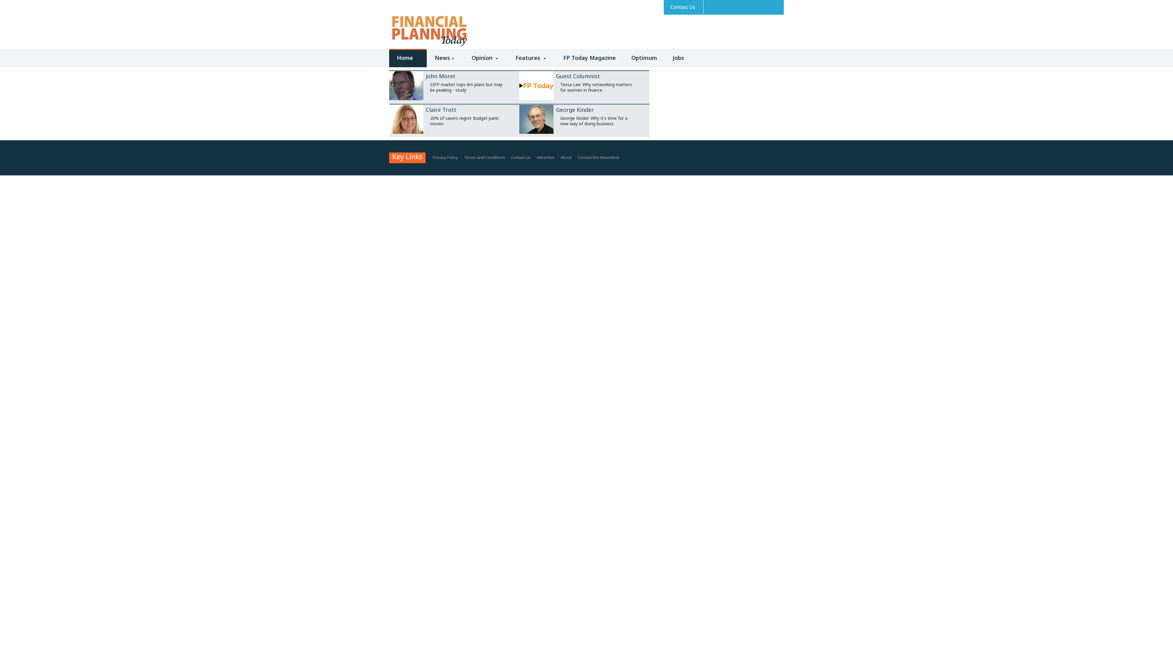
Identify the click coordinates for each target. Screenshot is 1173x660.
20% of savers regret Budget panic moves (464, 121)
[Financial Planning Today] (429, 32)
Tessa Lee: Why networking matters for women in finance (596, 87)
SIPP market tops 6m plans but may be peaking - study (466, 87)
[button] (408, 62)
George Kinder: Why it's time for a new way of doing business (593, 121)
